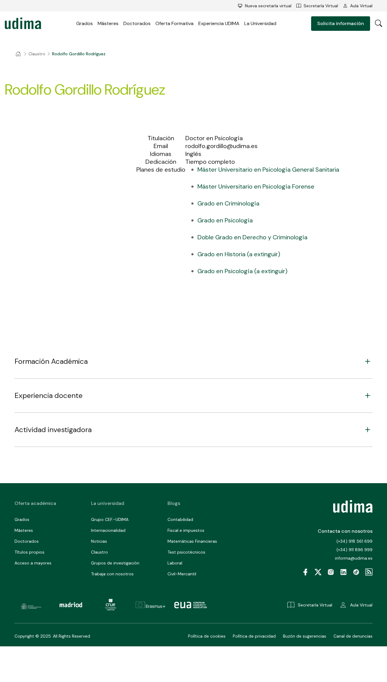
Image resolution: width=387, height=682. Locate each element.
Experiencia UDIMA (218, 23)
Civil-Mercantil (181, 574)
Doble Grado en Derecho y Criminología (252, 237)
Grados (84, 23)
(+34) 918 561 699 (354, 541)
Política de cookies (207, 636)
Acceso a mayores (33, 563)
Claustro (99, 552)
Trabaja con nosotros (112, 574)
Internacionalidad (108, 530)
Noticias (99, 541)
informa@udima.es (353, 558)
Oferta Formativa (174, 23)
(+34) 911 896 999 (354, 549)
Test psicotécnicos (186, 552)
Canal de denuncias (352, 636)
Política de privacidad (254, 636)
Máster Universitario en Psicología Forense (255, 186)
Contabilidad (180, 519)
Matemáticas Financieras (192, 541)
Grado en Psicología (225, 220)
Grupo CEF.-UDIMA (109, 519)
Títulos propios (29, 552)
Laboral (174, 563)
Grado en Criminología (228, 203)
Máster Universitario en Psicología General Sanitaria (268, 169)
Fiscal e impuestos (185, 530)
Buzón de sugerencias (304, 636)
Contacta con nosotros (345, 531)
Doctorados (137, 23)
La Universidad (260, 23)
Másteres (108, 23)
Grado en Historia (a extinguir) (238, 254)
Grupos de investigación (115, 563)
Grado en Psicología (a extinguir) (242, 271)
